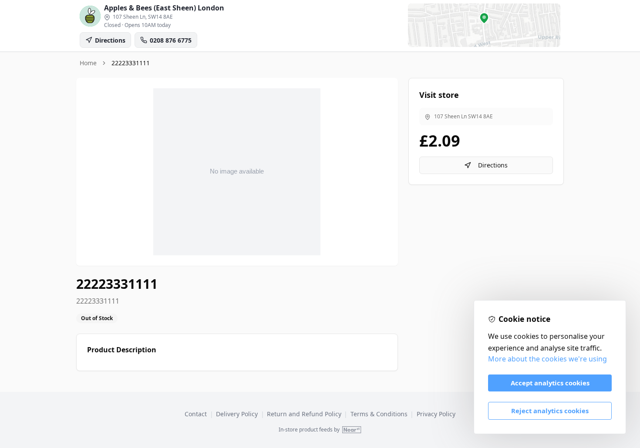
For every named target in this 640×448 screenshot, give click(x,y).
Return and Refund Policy (304, 414)
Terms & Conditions (379, 414)
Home (88, 63)
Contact (196, 414)
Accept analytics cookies (550, 382)
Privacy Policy (436, 414)
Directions (493, 165)
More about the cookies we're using (547, 359)
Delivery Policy (237, 414)
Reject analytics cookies (550, 410)
